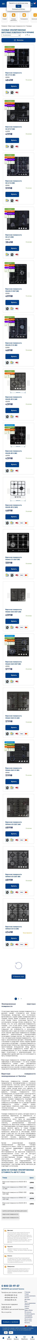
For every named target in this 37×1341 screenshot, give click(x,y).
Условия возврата (30, 1314)
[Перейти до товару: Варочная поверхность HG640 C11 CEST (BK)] (18, 543)
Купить (14, 86)
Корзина (16, 1339)
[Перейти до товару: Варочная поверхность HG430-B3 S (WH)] (18, 490)
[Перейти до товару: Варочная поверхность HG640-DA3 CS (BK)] (18, 753)
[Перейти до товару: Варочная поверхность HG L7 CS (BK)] (18, 166)
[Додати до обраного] (31, 86)
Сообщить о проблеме (10, 1322)
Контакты (27, 1322)
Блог (26, 1301)
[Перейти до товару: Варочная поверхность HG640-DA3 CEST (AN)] (18, 595)
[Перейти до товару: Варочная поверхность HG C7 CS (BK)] (18, 58)
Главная (4, 26)
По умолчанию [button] (7, 35)
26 (29, 35)
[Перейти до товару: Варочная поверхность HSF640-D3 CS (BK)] (18, 912)
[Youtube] (9, 1315)
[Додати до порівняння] (27, 86)
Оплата (27, 1297)
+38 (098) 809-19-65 (10, 1295)
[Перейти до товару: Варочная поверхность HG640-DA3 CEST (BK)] (18, 647)
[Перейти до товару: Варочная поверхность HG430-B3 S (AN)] (18, 382)
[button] (4, 4)
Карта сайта (28, 1320)
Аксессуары (28, 1319)
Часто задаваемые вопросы (30, 1304)
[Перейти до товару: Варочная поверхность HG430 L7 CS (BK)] (18, 328)
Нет (11, 1332)
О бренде (27, 1292)
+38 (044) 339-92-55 (10, 1297)
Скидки (27, 1294)
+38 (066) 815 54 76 (10, 1300)
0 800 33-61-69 (6, 1307)
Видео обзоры (29, 1310)
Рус (32, 3)
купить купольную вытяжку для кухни (15, 1211)
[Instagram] (6, 1315)
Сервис (27, 1308)
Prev (8, 58)
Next (28, 58)
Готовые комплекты (30, 1296)
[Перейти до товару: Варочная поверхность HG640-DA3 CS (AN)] (18, 701)
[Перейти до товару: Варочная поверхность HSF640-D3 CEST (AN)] (18, 807)
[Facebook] (3, 1315)
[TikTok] (13, 1315)
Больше (32, 1339)
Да (6, 1332)
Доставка (27, 1299)
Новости (27, 1306)
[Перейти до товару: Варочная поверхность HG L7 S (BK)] (18, 220)
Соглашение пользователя (28, 1316)
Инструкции (28, 1312)
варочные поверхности (11, 1217)
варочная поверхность (10, 1214)
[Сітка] (32, 35)
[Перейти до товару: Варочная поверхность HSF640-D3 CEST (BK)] (18, 860)
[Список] (35, 35)
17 (27, 35)
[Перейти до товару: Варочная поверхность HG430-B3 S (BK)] (18, 436)
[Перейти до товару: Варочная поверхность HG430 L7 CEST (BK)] (18, 274)
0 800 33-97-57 (10, 1286)
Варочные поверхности (16, 26)
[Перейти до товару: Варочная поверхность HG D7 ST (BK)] (18, 112)
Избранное (24, 1339)
